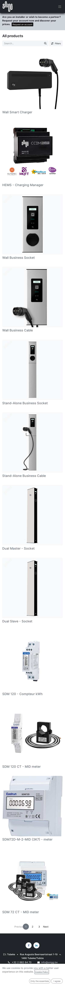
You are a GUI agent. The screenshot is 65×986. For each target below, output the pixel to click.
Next (46, 926)
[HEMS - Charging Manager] (32, 151)
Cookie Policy (41, 972)
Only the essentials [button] (39, 981)
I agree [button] (57, 981)
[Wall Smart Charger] (32, 79)
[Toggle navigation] (60, 6)
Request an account (22, 24)
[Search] (45, 43)
